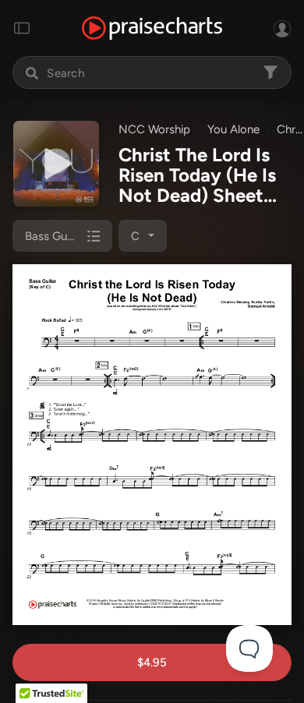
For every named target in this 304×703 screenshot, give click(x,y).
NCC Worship (154, 129)
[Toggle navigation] (21, 28)
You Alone (233, 129)
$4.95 (152, 662)
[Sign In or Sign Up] (282, 28)
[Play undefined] (56, 164)
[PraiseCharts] (152, 28)
